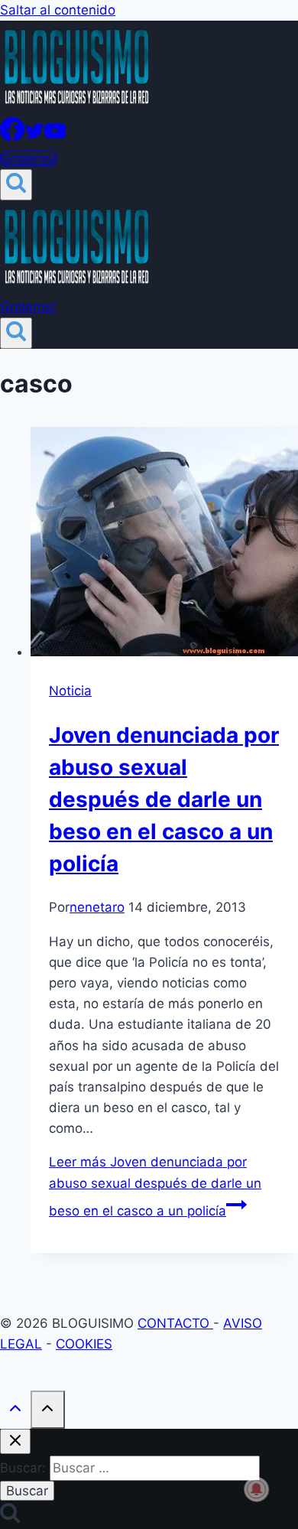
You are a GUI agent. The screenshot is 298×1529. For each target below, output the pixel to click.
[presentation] (164, 544)
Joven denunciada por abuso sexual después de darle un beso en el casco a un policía (164, 799)
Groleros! (29, 158)
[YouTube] (55, 137)
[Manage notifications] (257, 1489)
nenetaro (97, 907)
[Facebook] (12, 137)
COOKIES (84, 1344)
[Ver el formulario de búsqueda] (16, 184)
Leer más (155, 1186)
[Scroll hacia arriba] (15, 1411)
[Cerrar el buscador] (15, 1441)
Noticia (70, 690)
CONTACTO (175, 1323)
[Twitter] (34, 137)
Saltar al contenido (57, 10)
